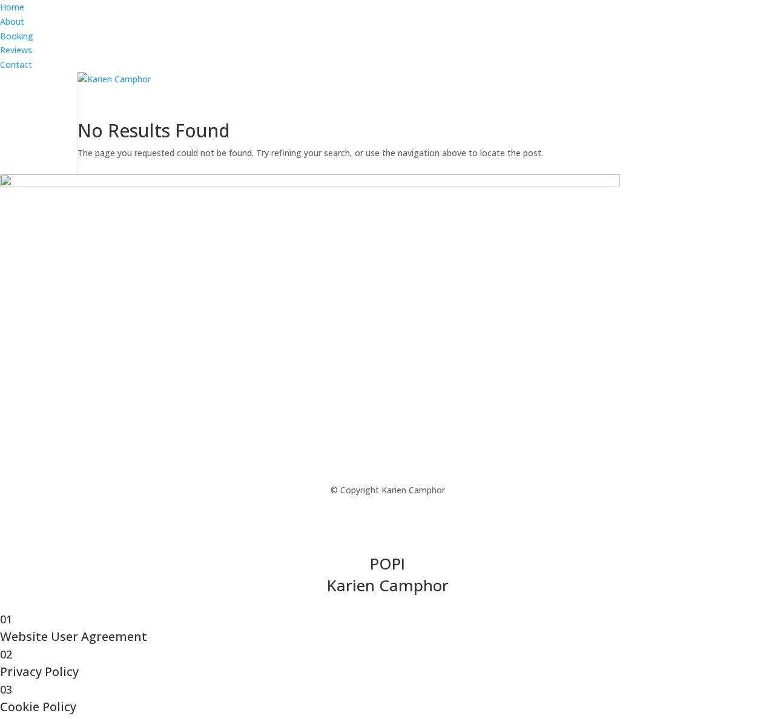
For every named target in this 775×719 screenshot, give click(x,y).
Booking (16, 36)
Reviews (16, 50)
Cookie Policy (477, 606)
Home (12, 7)
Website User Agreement (321, 606)
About (12, 21)
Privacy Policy (410, 606)
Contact (16, 64)
